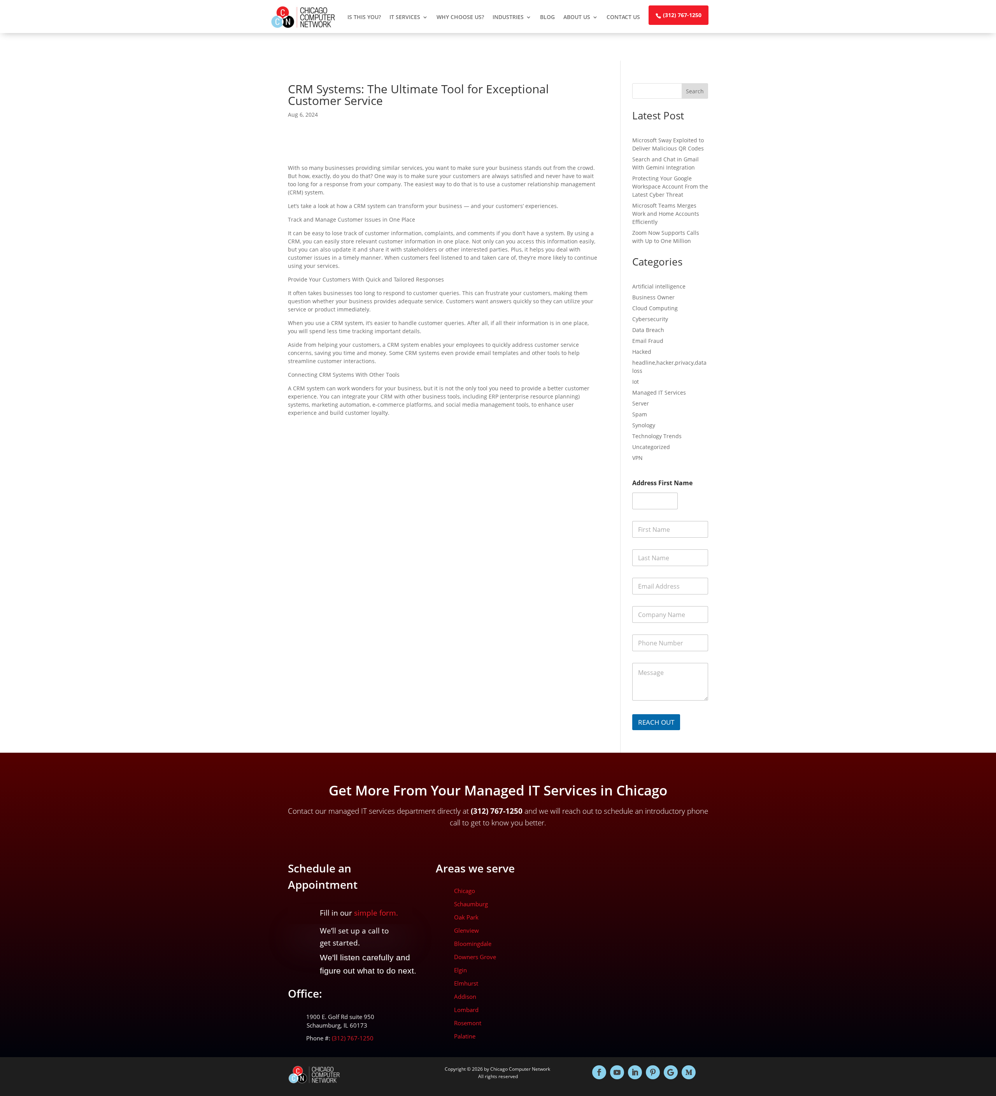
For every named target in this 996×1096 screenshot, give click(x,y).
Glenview (466, 930)
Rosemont (467, 1023)
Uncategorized (651, 447)
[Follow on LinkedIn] (635, 1072)
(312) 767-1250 (682, 15)
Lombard (466, 1010)
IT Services (404, 17)
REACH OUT (656, 722)
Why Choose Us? (460, 17)
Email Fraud (647, 340)
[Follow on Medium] (689, 1072)
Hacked (641, 351)
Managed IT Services (659, 392)
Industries (508, 17)
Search (695, 91)
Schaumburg (471, 904)
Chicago (464, 891)
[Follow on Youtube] (617, 1072)
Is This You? (364, 17)
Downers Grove (475, 957)
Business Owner (653, 297)
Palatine (464, 1036)
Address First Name (662, 483)
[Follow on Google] (671, 1072)
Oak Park (466, 917)
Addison (465, 996)
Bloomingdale (472, 943)
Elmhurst (466, 983)
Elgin (460, 970)
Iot (635, 381)
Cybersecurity (650, 319)
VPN (637, 457)
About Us (576, 17)
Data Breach (648, 330)
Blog (547, 17)
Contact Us (623, 17)
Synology (643, 425)
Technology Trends (657, 436)
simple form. (376, 913)
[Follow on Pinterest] (653, 1072)
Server (640, 403)
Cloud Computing (655, 308)
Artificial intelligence (659, 286)
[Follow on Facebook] (599, 1072)
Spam (639, 414)
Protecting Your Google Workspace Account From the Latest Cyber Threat (670, 186)
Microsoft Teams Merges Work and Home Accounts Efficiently (665, 213)
